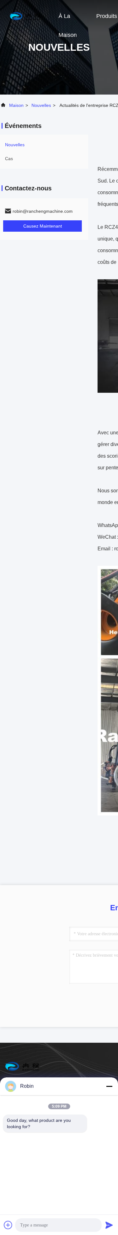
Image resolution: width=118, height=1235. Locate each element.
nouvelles (41, 105)
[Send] (109, 1225)
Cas (9, 158)
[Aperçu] (25, 15)
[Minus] (109, 1086)
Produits (106, 16)
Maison (16, 105)
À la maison (68, 19)
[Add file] (8, 1225)
